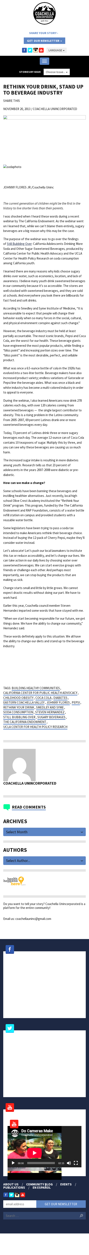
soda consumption (18, 712)
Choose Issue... (56, 72)
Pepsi (76, 702)
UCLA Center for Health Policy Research (35, 727)
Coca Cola (43, 698)
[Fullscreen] (76, 1163)
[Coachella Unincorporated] (44, 13)
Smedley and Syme (50, 707)
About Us (11, 1184)
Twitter (30, 50)
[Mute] (69, 1163)
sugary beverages (51, 717)
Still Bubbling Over (19, 244)
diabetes (60, 698)
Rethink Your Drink (18, 707)
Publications (14, 1187)
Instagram (35, 50)
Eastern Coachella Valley (23, 702)
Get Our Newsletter (43, 41)
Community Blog (39, 1184)
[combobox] (44, 831)
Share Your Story (43, 33)
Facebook (24, 50)
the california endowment (24, 722)
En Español (42, 1187)
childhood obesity (18, 698)
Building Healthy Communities (36, 688)
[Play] (13, 1163)
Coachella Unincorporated (55, 109)
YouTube (41, 50)
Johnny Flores (58, 702)
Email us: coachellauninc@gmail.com (27, 919)
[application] (44, 1146)
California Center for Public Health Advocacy (40, 693)
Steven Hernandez (50, 712)
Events (66, 1184)
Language (56, 50)
